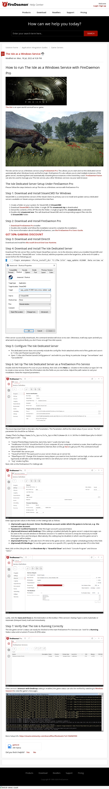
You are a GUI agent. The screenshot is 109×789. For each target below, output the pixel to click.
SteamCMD (24, 207)
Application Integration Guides (35, 47)
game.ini (16, 745)
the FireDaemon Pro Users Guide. (69, 230)
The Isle (9, 107)
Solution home (12, 47)
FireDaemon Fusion (94, 175)
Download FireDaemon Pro (22, 225)
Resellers (56, 12)
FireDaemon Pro (51, 170)
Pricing (84, 12)
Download (41, 12)
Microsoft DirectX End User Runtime (41, 242)
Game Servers (57, 47)
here (67, 447)
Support (70, 12)
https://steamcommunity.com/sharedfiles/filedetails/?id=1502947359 (48, 736)
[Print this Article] (42, 53)
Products (26, 12)
